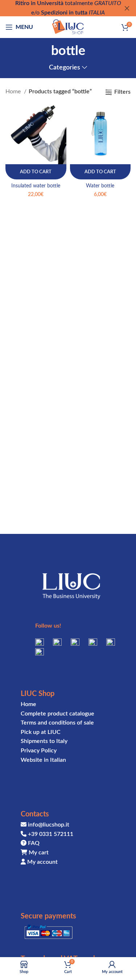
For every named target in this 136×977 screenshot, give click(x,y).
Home (13, 91)
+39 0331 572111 (50, 834)
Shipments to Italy (44, 741)
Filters (122, 92)
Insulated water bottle (35, 185)
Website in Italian (43, 760)
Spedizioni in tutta (64, 13)
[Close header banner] (127, 8)
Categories (64, 67)
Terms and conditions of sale (57, 723)
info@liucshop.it (48, 825)
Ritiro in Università (39, 3)
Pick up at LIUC (41, 732)
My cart (39, 852)
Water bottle (100, 185)
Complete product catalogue (57, 714)
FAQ (34, 843)
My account (42, 862)
